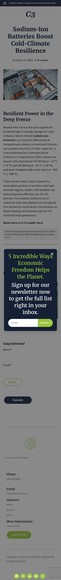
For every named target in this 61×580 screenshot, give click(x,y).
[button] (52, 254)
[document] (30, 290)
